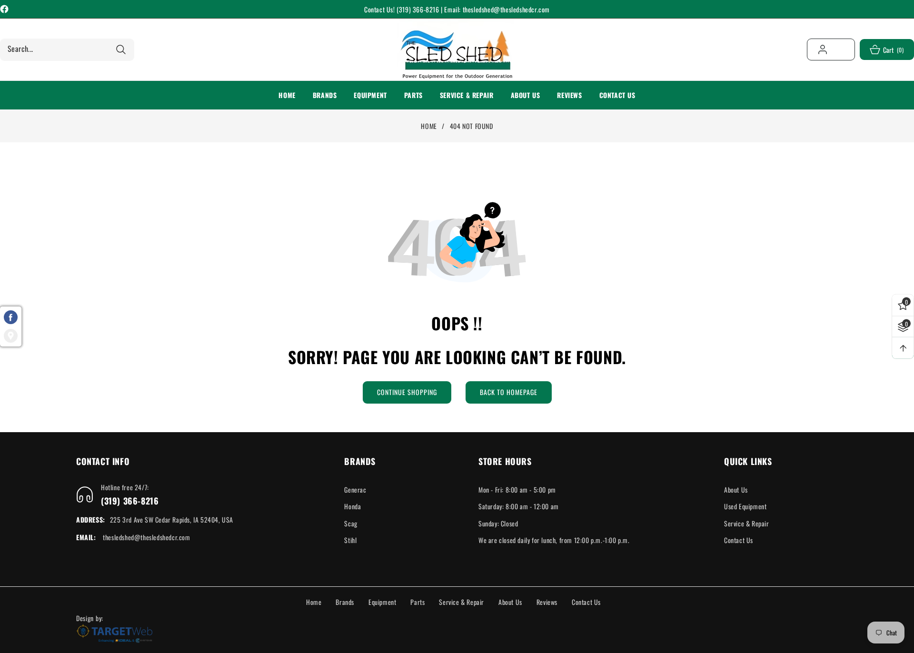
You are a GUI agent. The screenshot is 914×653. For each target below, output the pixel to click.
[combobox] (67, 49)
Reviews (546, 602)
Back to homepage (508, 392)
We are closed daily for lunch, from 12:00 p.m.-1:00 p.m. (554, 540)
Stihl (350, 540)
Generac (355, 490)
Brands (345, 602)
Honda (352, 506)
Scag (350, 523)
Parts (417, 602)
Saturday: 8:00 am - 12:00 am (518, 506)
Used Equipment (745, 506)
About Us (736, 490)
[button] (325, 95)
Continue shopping (407, 392)
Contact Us (738, 540)
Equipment (382, 602)
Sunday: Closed (498, 523)
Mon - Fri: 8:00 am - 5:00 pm (517, 490)
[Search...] (121, 49)
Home (429, 126)
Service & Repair (746, 523)
